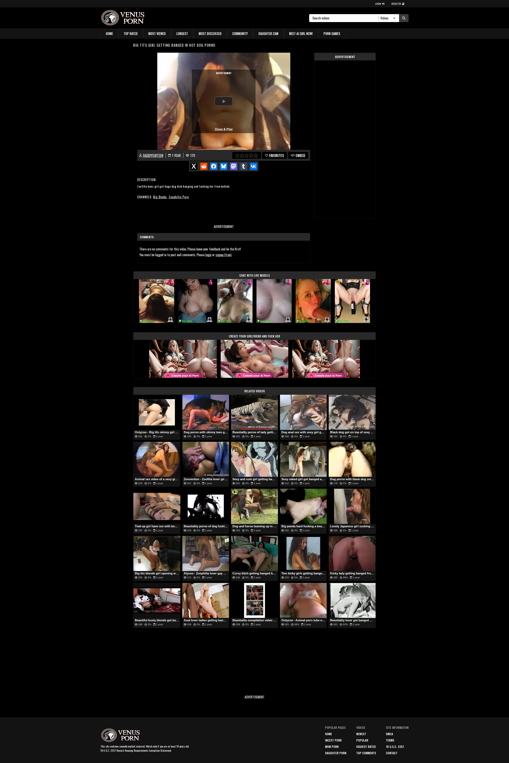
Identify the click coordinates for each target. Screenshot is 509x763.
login (208, 254)
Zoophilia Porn (179, 197)
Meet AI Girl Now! (301, 33)
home (328, 734)
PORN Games (331, 33)
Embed (300, 155)
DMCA (389, 734)
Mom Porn (332, 746)
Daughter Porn (335, 753)
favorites (276, 155)
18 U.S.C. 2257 (395, 746)
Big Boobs (160, 197)
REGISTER (396, 3)
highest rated (366, 746)
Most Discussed (210, 33)
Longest (182, 33)
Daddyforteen (153, 155)
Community (240, 33)
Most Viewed (157, 33)
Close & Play (224, 129)
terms (390, 740)
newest (361, 734)
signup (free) (223, 254)
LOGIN (378, 3)
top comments (366, 753)
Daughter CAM (268, 33)
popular (362, 740)
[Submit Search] (404, 18)
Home (109, 33)
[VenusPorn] (123, 18)
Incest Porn (333, 740)
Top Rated (131, 33)
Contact (391, 753)
